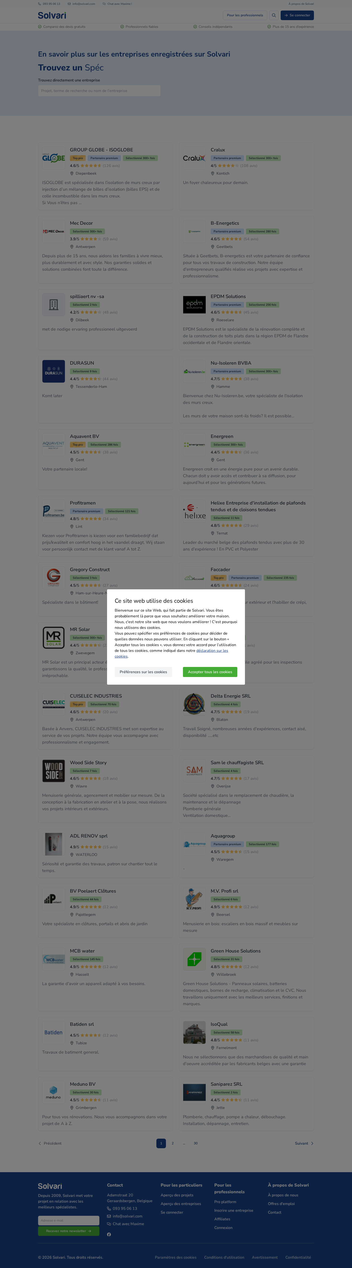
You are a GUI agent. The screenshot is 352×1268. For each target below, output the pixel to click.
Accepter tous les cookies (210, 672)
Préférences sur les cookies (143, 672)
